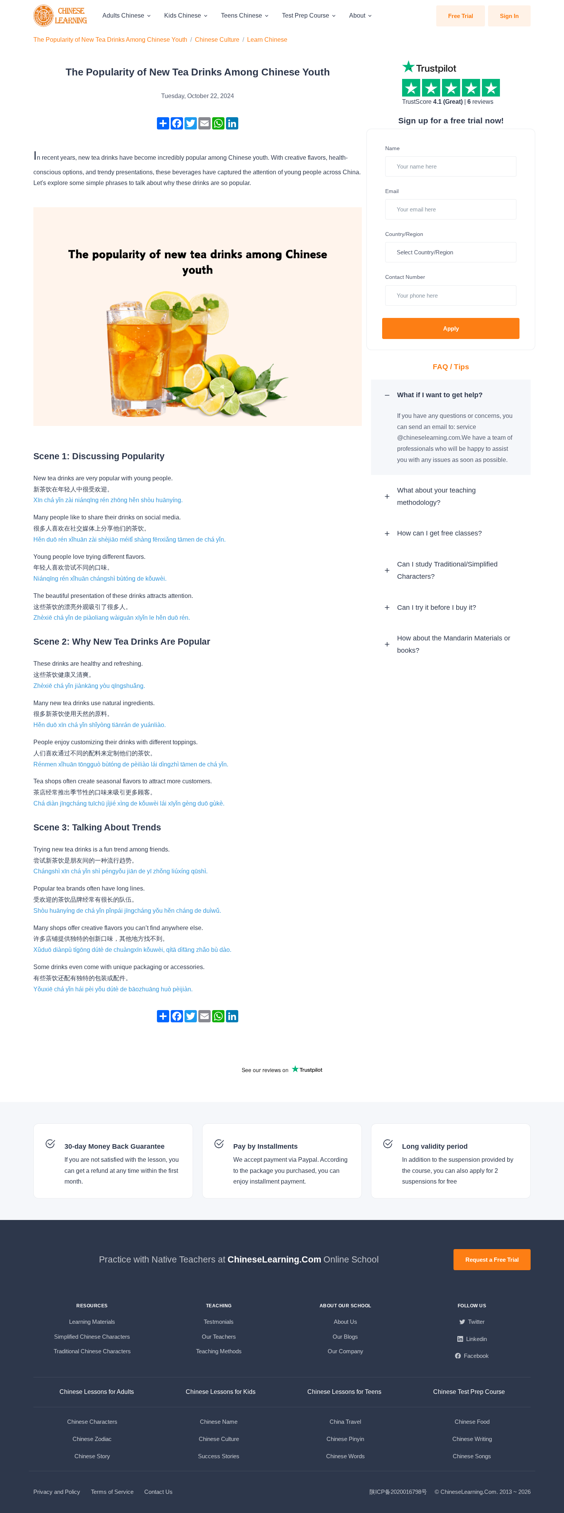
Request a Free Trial (492, 1259)
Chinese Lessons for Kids (221, 1392)
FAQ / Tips (451, 367)
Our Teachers (219, 1336)
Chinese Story (92, 1456)
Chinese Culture (217, 39)
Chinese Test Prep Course (469, 1392)
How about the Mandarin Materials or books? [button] (453, 644)
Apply (451, 328)
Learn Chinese (267, 39)
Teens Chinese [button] (241, 15)
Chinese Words (345, 1456)
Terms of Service (112, 1491)
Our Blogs (345, 1336)
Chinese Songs (472, 1456)
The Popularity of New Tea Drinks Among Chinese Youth (110, 39)
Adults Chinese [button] (123, 15)
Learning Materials (92, 1321)
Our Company (345, 1351)
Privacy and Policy (56, 1491)
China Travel (345, 1421)
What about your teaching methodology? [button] (436, 496)
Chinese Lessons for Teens (344, 1392)
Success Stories (218, 1456)
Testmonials (219, 1321)
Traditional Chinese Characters (92, 1351)
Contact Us (158, 1491)
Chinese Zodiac (92, 1439)
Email (392, 191)
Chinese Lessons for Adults (96, 1392)
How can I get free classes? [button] (439, 533)
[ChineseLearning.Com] (61, 16)
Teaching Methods (219, 1351)
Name (392, 148)
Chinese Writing (472, 1439)
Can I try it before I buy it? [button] (436, 607)
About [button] (357, 15)
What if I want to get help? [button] (440, 395)
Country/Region (404, 234)
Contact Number (405, 277)
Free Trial (460, 16)
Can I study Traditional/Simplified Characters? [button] (447, 570)
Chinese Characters (92, 1421)
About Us (345, 1321)
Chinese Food (472, 1421)
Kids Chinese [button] (182, 15)
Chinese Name (218, 1421)
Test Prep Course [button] (305, 15)
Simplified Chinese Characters (92, 1336)
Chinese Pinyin (345, 1439)
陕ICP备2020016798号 (398, 1491)
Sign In (509, 16)
